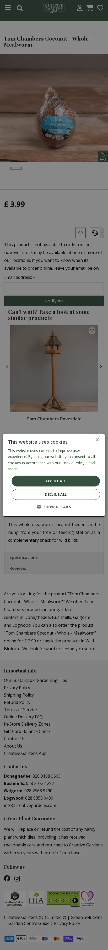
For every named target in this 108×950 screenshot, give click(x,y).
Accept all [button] (55, 481)
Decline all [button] (56, 494)
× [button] (97, 440)
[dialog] (54, 475)
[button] (54, 507)
